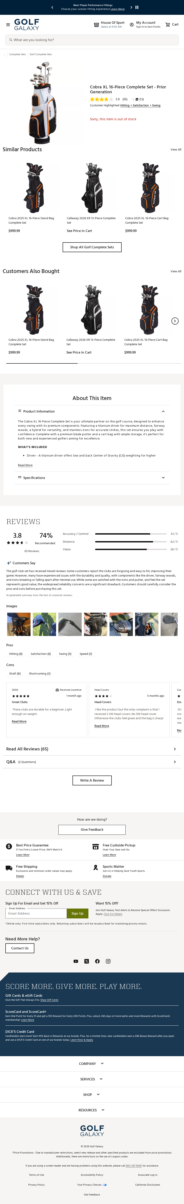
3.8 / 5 (174, 549)
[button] (92, 247)
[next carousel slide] (131, 7)
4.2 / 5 (174, 542)
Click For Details (113, 914)
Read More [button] (25, 465)
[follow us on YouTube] (76, 962)
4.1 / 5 (174, 534)
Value (66, 549)
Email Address (17, 909)
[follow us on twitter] (86, 962)
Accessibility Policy (92, 1175)
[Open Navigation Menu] (8, 24)
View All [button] (176, 149)
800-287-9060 (134, 1166)
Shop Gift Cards (49, 1000)
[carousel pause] (137, 7)
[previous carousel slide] (52, 7)
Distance (68, 542)
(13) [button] (141, 99)
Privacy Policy (36, 1185)
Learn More (22, 855)
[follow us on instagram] (108, 962)
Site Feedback (92, 1195)
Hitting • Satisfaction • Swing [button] (140, 105)
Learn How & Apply (81, 1040)
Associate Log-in (147, 1175)
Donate (107, 876)
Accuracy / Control (75, 534)
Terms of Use (36, 1175)
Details (20, 876)
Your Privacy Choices (89, 1185)
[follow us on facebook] (97, 962)
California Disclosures (147, 1185)
